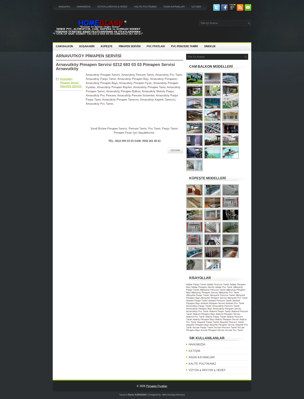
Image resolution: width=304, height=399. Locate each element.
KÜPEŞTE (107, 46)
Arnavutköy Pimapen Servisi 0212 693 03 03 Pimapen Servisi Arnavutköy (115, 66)
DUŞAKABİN (87, 46)
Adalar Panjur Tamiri (196, 284)
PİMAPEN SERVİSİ (129, 46)
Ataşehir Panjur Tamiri (208, 322)
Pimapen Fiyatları (156, 386)
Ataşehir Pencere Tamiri (232, 322)
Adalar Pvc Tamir (223, 287)
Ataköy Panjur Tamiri (215, 316)
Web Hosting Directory (173, 394)
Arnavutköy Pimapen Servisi (227, 308)
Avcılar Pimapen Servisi (212, 330)
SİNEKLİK (210, 46)
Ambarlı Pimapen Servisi (213, 303)
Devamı (175, 150)
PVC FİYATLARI (156, 46)
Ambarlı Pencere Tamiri (220, 300)
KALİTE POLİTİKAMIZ (145, 6)
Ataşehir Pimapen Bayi (197, 325)
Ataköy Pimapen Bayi (203, 319)
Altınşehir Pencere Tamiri (222, 295)
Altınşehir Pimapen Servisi (214, 298)
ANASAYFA (64, 6)
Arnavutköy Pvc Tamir (197, 311)
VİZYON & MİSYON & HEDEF (112, 6)
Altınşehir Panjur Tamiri (197, 295)
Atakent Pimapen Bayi (204, 314)
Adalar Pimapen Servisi (202, 287)
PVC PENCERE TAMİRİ (184, 46)
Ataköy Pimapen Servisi (227, 319)
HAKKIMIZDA (83, 6)
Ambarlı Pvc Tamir (235, 303)
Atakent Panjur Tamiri (220, 311)
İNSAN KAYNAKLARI (174, 6)
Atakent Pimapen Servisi (228, 314)
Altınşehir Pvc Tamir (237, 298)
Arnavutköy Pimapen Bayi (199, 308)
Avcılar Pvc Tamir (234, 330)
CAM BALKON (64, 46)
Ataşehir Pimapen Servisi (222, 325)
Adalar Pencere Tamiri (218, 284)
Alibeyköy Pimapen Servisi (204, 292)
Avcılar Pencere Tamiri (225, 327)
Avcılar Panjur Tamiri (203, 327)
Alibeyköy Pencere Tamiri (212, 290)
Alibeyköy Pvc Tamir (229, 292)
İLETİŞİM (196, 6)
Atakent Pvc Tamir (195, 316)
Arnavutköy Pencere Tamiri (225, 306)
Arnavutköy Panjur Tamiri (198, 306)
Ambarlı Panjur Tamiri (196, 300)
